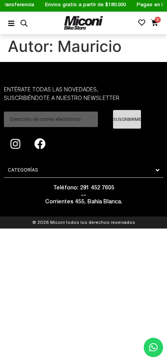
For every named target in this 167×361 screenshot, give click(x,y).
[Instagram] (15, 143)
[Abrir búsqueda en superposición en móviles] (24, 23)
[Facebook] (39, 143)
